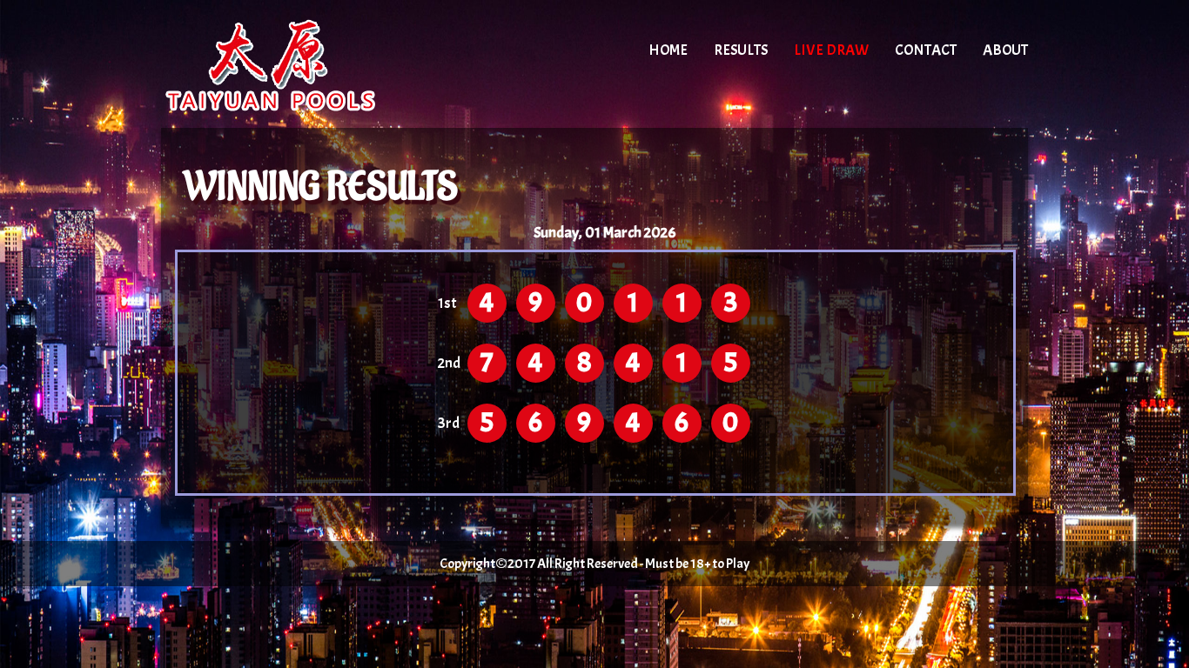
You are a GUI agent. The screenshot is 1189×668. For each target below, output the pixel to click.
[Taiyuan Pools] (309, 65)
